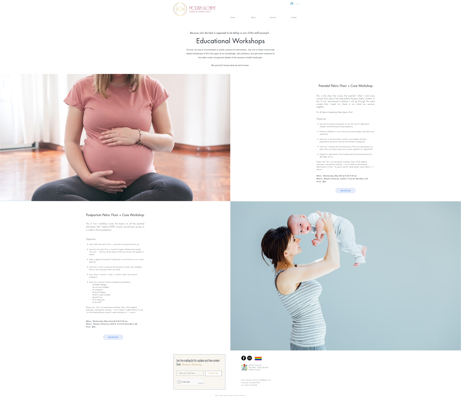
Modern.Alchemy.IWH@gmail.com (258, 380)
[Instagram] (249, 358)
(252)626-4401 (255, 383)
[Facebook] (243, 358)
